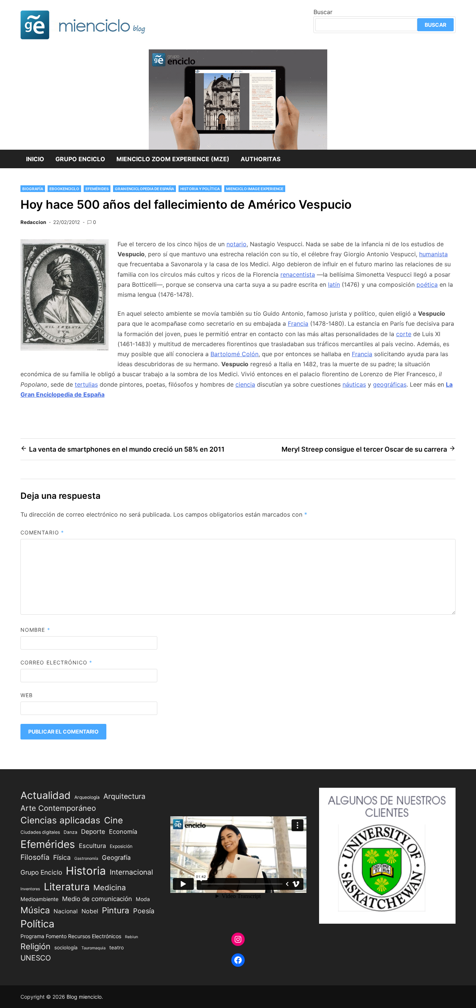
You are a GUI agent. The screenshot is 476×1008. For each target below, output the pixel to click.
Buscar (322, 12)
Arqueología (87, 797)
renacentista (297, 274)
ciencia (245, 384)
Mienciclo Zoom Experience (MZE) (172, 159)
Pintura (115, 910)
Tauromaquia (93, 948)
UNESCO (35, 957)
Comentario (42, 532)
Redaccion (33, 222)
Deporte (93, 831)
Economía (123, 831)
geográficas (389, 384)
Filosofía (34, 857)
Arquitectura (124, 796)
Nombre (35, 630)
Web (26, 695)
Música (35, 910)
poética (427, 284)
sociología (66, 947)
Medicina (109, 887)
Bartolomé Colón (234, 354)
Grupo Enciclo (80, 159)
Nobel (89, 911)
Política (37, 924)
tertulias (86, 384)
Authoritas (260, 159)
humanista (433, 254)
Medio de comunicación (97, 899)
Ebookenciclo (64, 188)
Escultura (92, 845)
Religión (35, 946)
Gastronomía (86, 858)
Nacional (66, 911)
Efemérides (97, 188)
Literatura (67, 886)
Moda (143, 899)
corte (403, 334)
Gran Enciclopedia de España (144, 188)
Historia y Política (200, 188)
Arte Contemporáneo (58, 808)
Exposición (121, 846)
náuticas (354, 384)
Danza (70, 832)
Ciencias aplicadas (60, 820)
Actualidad (45, 795)
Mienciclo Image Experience (254, 188)
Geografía (116, 857)
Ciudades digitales (40, 832)
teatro (116, 947)
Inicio (35, 159)
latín (334, 284)
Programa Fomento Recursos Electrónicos (70, 936)
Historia (86, 870)
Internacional (131, 872)
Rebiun (131, 936)
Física (62, 857)
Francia (298, 323)
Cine (113, 820)
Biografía (32, 188)
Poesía (143, 911)
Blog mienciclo (84, 997)
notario (236, 244)
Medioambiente (39, 899)
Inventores (30, 889)
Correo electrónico (56, 662)
